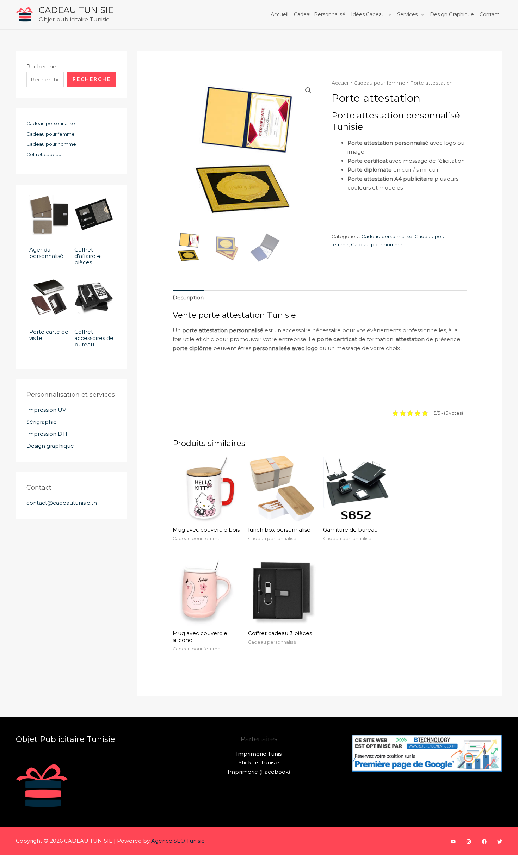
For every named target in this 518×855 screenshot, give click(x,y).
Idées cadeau (368, 14)
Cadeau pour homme (376, 244)
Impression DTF (47, 433)
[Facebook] (484, 841)
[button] (308, 90)
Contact (489, 14)
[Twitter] (499, 841)
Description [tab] (188, 297)
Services (407, 14)
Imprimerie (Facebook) (259, 771)
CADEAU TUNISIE (76, 10)
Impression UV (46, 410)
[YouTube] (453, 841)
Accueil (279, 14)
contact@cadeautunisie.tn (61, 503)
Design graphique (452, 14)
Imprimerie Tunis (259, 753)
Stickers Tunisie (259, 762)
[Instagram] (468, 841)
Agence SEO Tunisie (178, 840)
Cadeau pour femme (379, 83)
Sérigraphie (41, 422)
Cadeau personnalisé (319, 14)
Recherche (41, 66)
